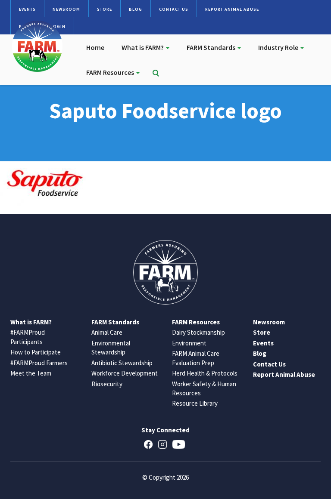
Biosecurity (106, 384)
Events (27, 9)
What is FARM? (143, 47)
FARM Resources (110, 72)
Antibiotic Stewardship (122, 363)
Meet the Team (30, 373)
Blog (135, 9)
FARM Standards (212, 47)
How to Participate (35, 352)
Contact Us (173, 9)
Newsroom (66, 9)
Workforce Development (124, 373)
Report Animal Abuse (232, 9)
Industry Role (279, 47)
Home (95, 47)
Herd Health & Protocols (204, 373)
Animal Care (106, 332)
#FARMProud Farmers (39, 363)
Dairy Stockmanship (198, 332)
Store (104, 9)
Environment (189, 343)
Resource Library (195, 403)
